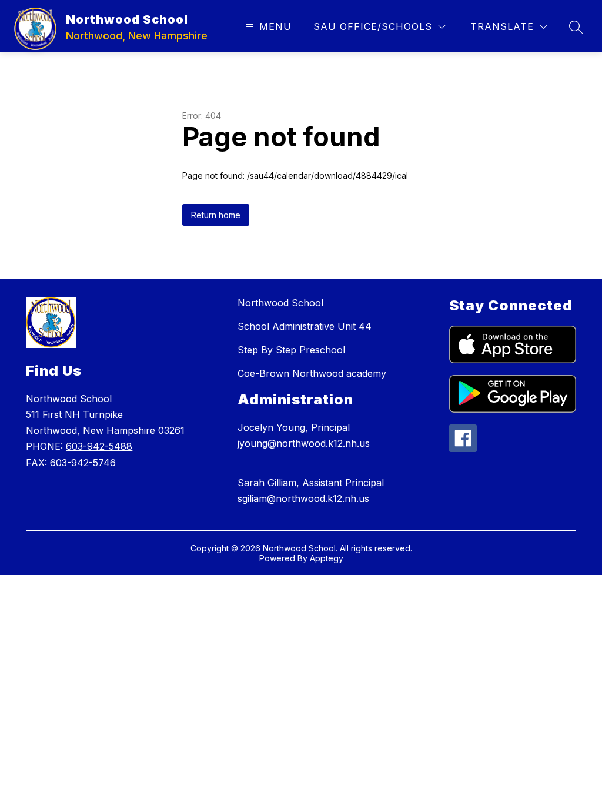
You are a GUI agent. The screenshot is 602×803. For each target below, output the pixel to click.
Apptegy (326, 558)
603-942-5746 (83, 463)
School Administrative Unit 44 (305, 326)
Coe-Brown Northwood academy (312, 373)
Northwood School (280, 303)
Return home (215, 215)
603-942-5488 (99, 446)
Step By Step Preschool (291, 350)
